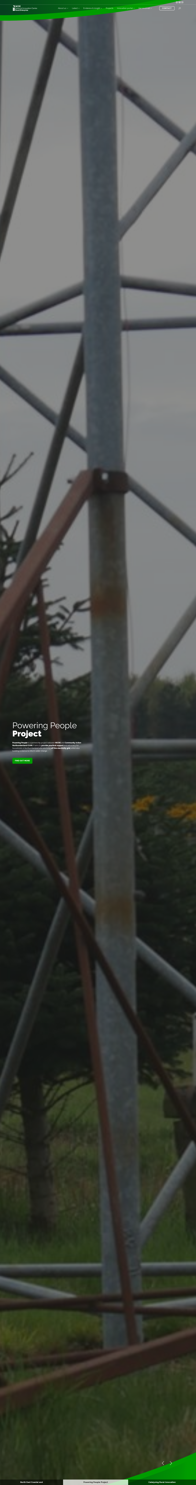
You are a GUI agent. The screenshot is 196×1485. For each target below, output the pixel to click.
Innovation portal (125, 8)
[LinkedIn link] (179, 2)
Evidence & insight (91, 8)
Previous (163, 1463)
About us (62, 8)
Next (170, 1463)
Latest (75, 8)
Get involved (144, 8)
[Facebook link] (176, 2)
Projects (109, 8)
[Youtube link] (182, 2)
